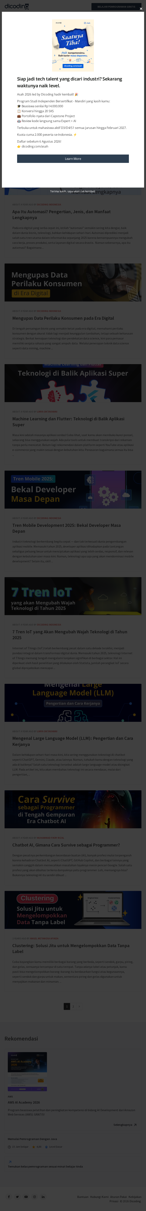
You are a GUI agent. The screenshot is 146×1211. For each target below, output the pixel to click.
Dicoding (135, 1201)
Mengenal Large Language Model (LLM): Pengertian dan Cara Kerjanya (73, 703)
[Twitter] (17, 1197)
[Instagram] (34, 1197)
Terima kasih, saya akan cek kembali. (73, 191)
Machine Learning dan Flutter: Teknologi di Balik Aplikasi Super (73, 383)
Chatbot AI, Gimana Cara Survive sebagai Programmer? (73, 809)
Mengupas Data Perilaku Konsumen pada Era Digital (73, 282)
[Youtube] (25, 1197)
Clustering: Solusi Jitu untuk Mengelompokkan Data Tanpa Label (73, 910)
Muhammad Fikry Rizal (50, 837)
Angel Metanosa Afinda (44, 938)
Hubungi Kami (99, 1197)
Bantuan (82, 1197)
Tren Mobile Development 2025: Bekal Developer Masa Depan (73, 490)
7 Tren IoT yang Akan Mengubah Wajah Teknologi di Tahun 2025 (73, 596)
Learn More (73, 159)
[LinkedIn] (43, 1197)
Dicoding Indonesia (49, 204)
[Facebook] (8, 1197)
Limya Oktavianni (47, 411)
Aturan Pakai (118, 1197)
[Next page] (79, 1006)
